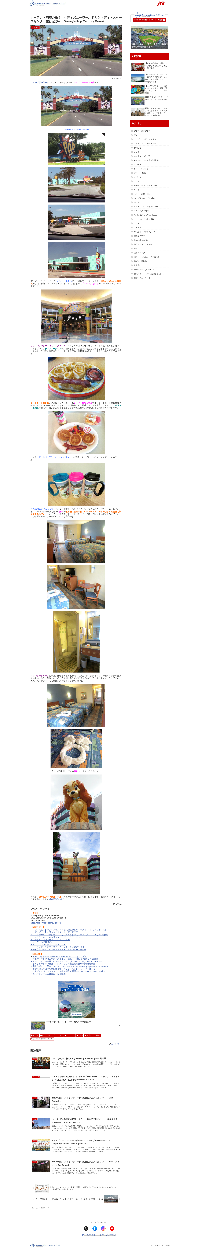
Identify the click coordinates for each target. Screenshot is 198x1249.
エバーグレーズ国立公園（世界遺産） (50, 974)
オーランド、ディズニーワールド (43, 1039)
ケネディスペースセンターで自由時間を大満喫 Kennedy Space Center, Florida (69, 971)
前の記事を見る (40, 82)
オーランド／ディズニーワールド (52, 1035)
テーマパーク (71, 1035)
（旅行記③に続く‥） (58, 899)
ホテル (81, 1035)
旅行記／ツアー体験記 (93, 1035)
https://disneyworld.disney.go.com (45, 923)
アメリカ (35, 1035)
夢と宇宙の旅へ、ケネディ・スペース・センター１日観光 (59, 949)
